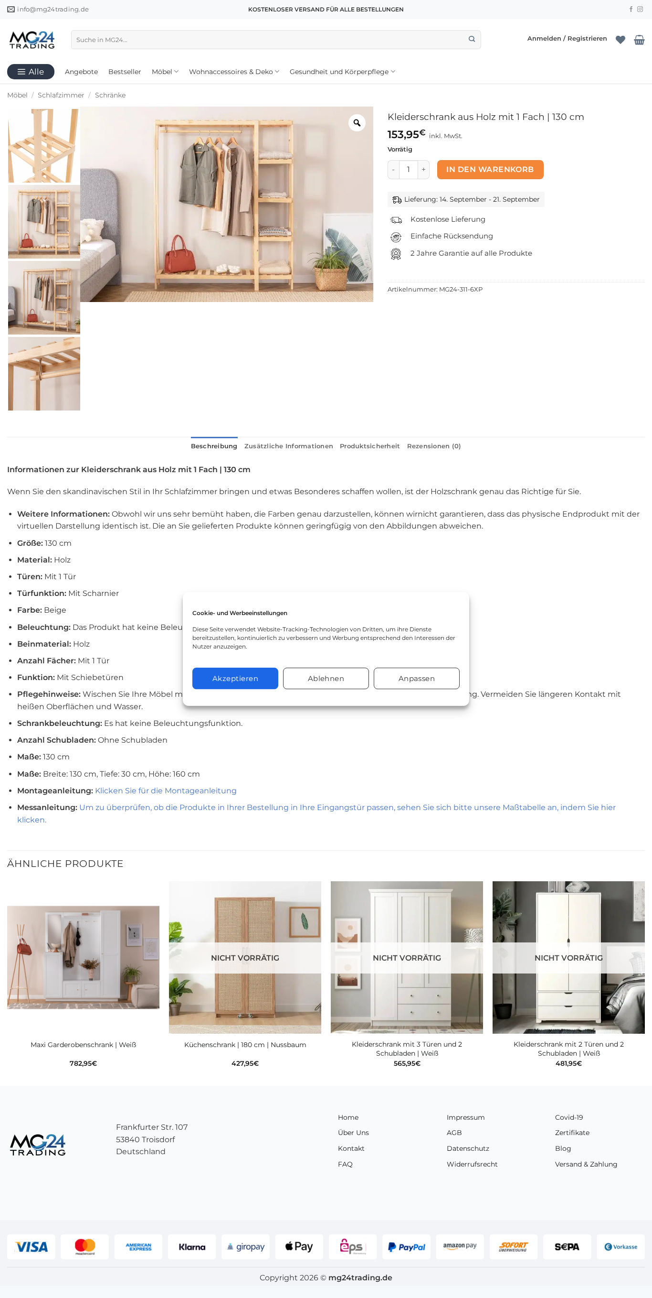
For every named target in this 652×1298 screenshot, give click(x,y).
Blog (563, 1148)
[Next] (644, 982)
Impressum (466, 1117)
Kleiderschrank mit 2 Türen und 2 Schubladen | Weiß (569, 1049)
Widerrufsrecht (472, 1164)
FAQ (345, 1164)
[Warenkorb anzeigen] (639, 39)
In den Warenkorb (490, 169)
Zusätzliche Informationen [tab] (288, 446)
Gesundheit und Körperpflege (339, 71)
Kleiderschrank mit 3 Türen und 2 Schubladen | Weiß (407, 1049)
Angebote (81, 71)
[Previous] (7, 982)
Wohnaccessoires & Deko (231, 71)
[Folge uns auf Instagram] (640, 9)
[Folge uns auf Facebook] (631, 9)
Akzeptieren (235, 678)
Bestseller (124, 71)
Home (348, 1117)
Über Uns (353, 1132)
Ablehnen (326, 678)
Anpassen (417, 678)
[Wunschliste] (620, 39)
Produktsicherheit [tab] (370, 446)
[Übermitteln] (472, 39)
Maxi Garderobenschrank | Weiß (83, 1044)
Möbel (162, 71)
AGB (454, 1132)
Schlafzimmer (61, 95)
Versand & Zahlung (586, 1164)
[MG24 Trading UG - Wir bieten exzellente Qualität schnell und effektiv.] (32, 39)
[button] (567, 39)
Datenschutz (468, 1148)
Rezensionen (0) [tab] (434, 446)
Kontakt (351, 1148)
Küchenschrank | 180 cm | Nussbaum (245, 1044)
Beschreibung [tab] (214, 446)
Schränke (110, 95)
